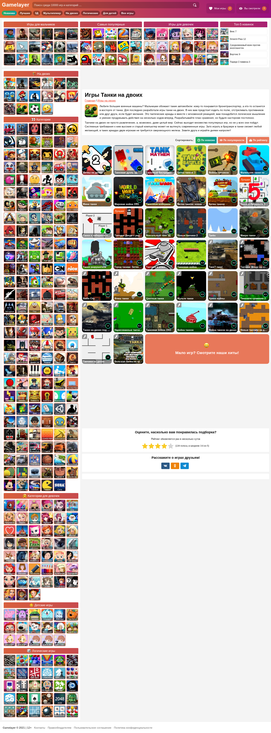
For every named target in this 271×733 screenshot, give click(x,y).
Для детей (109, 13)
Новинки (9, 13)
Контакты (39, 727)
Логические (90, 13)
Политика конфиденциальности (133, 727)
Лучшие (25, 13)
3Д (36, 13)
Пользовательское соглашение (92, 727)
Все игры (127, 13)
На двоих (72, 13)
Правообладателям (59, 727)
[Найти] (194, 5)
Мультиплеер (52, 13)
